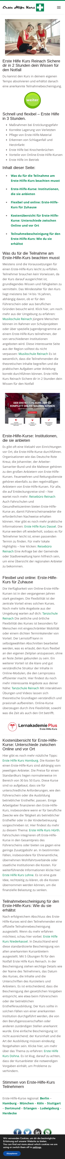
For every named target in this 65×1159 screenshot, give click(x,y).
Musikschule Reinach (17, 319)
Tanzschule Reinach (25, 688)
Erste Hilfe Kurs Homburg (20, 760)
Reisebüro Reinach (42, 496)
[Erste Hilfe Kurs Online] (32, 99)
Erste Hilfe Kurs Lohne (18, 875)
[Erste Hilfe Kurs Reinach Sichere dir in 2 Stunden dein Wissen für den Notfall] (32, 37)
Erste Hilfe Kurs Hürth (44, 830)
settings (37, 1147)
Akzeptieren (11, 1153)
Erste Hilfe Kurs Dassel (40, 526)
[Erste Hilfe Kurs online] (23, 7)
